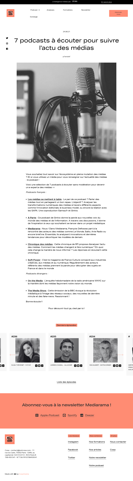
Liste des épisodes (66, 382)
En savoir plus (106, 2)
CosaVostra (24, 474)
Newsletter (85, 10)
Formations (68, 10)
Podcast (33, 10)
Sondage (34, 17)
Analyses (50, 10)
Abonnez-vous (118, 13)
